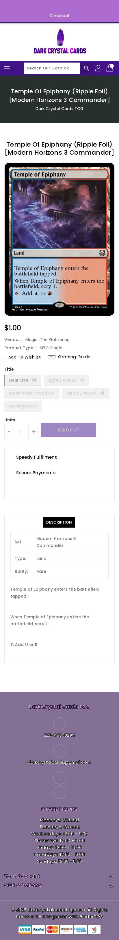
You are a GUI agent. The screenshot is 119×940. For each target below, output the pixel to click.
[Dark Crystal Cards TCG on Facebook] (54, 6)
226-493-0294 (59, 735)
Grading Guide (74, 357)
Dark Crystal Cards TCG (59, 108)
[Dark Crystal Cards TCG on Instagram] (65, 6)
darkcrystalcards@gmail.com (59, 762)
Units (10, 420)
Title (9, 369)
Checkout (59, 15)
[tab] (59, 522)
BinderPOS (91, 917)
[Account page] (99, 68)
